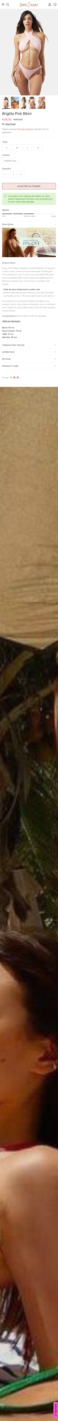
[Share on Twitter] (11, 378)
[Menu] (3, 4)
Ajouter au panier (28, 186)
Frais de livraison (25, 129)
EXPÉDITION (8, 352)
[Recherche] (9, 4)
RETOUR (6, 359)
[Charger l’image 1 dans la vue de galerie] (29, 52)
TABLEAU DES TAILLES (13, 345)
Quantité (6, 168)
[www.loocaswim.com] (29, 4)
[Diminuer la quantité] (5, 174)
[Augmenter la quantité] (21, 174)
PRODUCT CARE (10, 366)
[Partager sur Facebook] (14, 378)
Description (7, 224)
